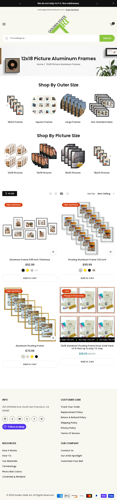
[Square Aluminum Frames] (102, 156)
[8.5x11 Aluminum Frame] (102, 105)
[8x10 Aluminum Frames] (73, 105)
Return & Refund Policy (73, 417)
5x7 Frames (44, 122)
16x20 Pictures (44, 172)
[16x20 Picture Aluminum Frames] (44, 156)
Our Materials (9, 461)
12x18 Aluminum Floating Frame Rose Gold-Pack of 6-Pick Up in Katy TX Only (87, 347)
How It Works (9, 450)
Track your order (70, 406)
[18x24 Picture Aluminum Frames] (73, 156)
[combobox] (58, 38)
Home (40, 64)
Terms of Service (70, 433)
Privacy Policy (68, 427)
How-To (6, 455)
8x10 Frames (73, 122)
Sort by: (91, 193)
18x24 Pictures (73, 172)
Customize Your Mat (72, 461)
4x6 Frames (15, 122)
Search (107, 38)
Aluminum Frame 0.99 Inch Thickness (29, 259)
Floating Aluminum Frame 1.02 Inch (87, 259)
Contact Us (67, 450)
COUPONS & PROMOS (13, 476)
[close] (113, 3)
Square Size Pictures (102, 172)
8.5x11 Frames (101, 122)
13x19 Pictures (15, 172)
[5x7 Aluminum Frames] (44, 105)
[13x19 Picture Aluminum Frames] (15, 156)
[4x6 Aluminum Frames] (15, 105)
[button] (20, 3)
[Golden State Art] (59, 24)
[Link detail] (5, 419)
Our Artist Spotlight (71, 455)
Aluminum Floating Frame (30, 345)
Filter (11, 193)
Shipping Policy (69, 422)
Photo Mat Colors (12, 471)
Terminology (9, 466)
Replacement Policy (72, 412)
